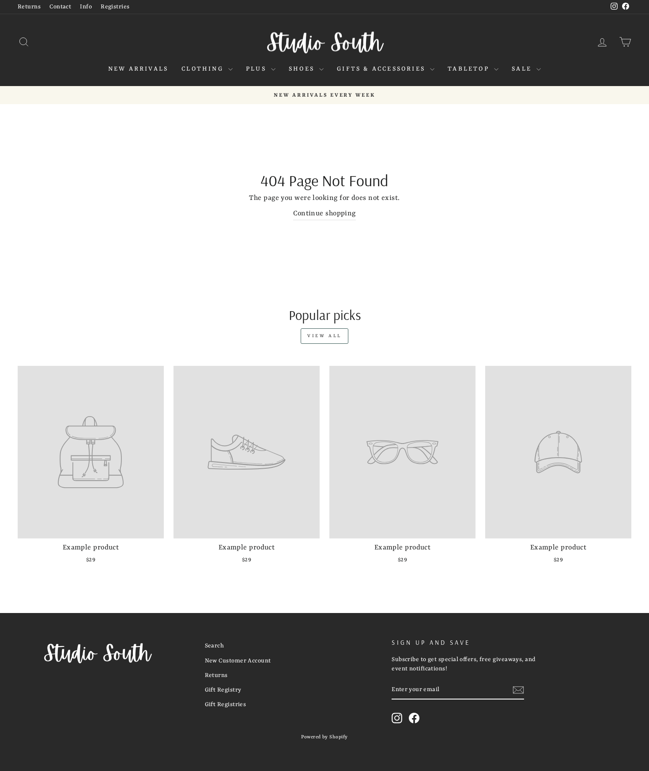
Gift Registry (223, 690)
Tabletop (470, 68)
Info (86, 7)
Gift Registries (225, 704)
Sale (523, 68)
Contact (60, 7)
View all (324, 335)
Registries (115, 7)
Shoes (303, 68)
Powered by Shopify (324, 737)
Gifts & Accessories (382, 68)
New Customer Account (238, 661)
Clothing (203, 68)
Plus (257, 68)
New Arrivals (138, 68)
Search (214, 646)
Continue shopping (324, 214)
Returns (29, 7)
